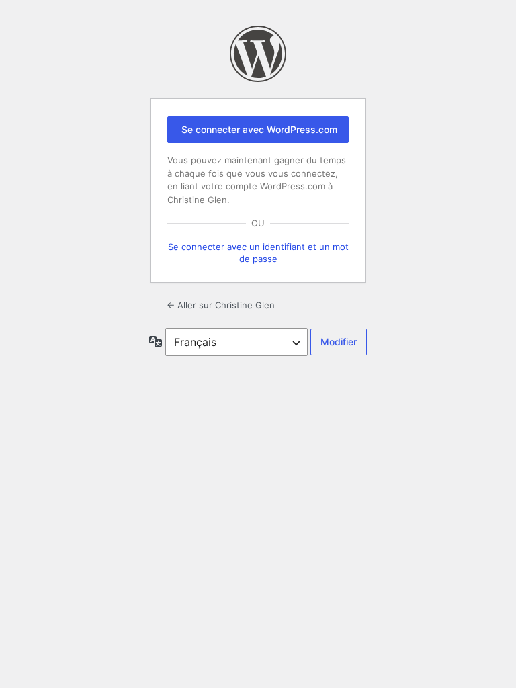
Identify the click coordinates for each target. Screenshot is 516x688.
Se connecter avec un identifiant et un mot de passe (258, 252)
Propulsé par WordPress (258, 54)
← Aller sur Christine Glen (221, 305)
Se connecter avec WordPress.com (259, 129)
